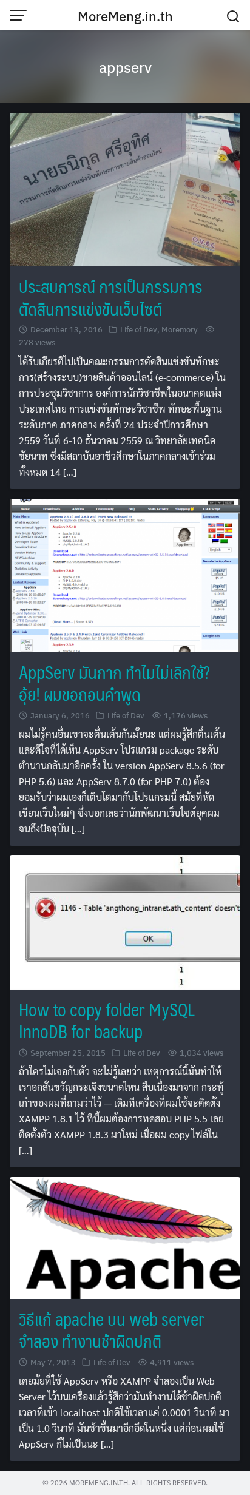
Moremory (179, 329)
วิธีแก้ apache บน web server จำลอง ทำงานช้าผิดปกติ (111, 1329)
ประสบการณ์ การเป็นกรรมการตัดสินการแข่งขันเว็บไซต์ (111, 297)
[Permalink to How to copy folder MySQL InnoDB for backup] (125, 921)
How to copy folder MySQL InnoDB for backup (107, 1020)
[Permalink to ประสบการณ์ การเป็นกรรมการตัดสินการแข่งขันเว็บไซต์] (125, 188)
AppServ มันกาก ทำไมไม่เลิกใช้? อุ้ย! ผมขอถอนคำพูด (114, 683)
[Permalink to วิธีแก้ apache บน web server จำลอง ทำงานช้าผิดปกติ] (125, 1236)
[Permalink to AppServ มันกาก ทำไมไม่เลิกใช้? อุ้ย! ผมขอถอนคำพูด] (125, 573)
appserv (125, 66)
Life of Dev (138, 329)
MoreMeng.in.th (125, 15)
